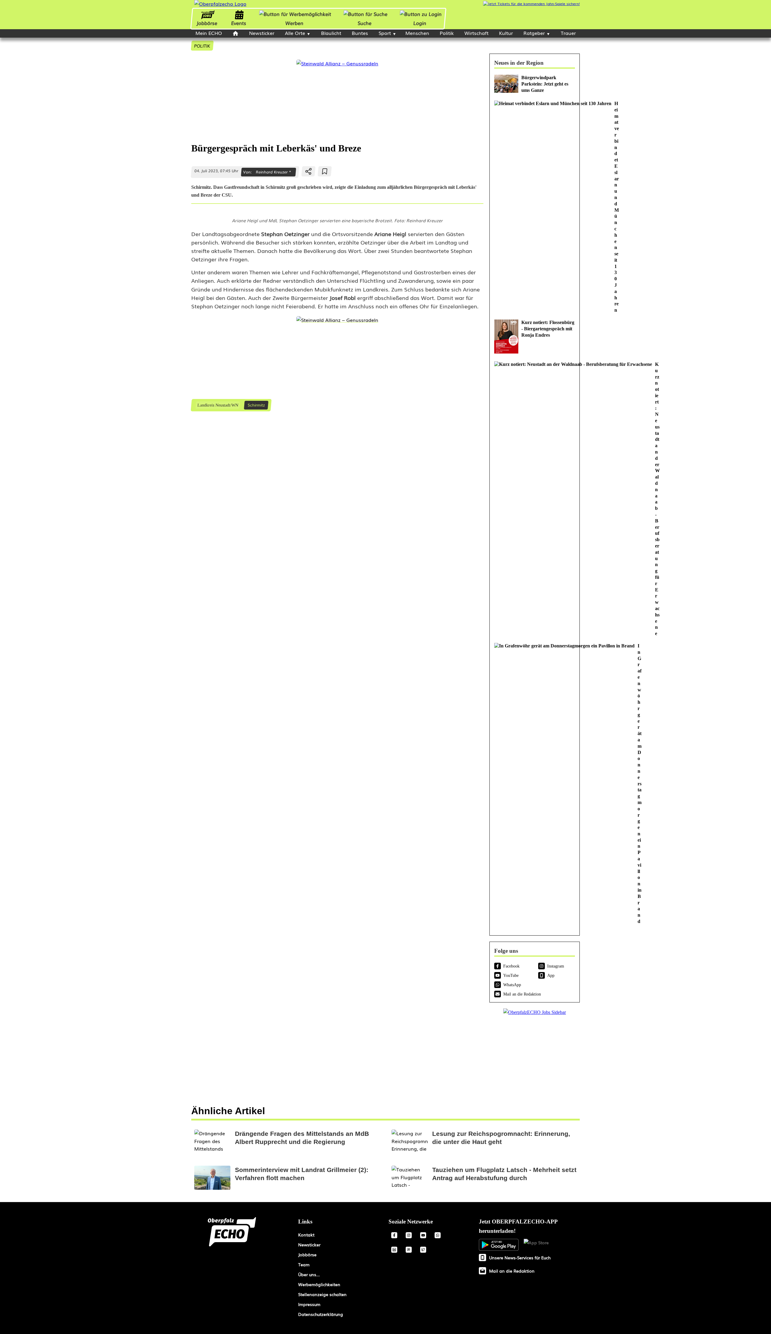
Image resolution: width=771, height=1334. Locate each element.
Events (238, 22)
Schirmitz (256, 405)
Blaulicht (331, 32)
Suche (364, 22)
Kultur (506, 32)
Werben (294, 22)
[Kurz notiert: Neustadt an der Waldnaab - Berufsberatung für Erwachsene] (534, 499)
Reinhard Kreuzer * (273, 172)
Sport (385, 32)
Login (420, 22)
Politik (447, 32)
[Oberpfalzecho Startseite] (220, 3)
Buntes (360, 32)
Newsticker (261, 32)
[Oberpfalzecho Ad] (531, 4)
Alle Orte (295, 32)
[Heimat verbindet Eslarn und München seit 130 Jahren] (534, 207)
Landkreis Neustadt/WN (217, 405)
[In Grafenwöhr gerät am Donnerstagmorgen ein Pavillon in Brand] (534, 784)
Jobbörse (206, 22)
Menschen (417, 32)
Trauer (568, 32)
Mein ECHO (208, 32)
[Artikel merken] (325, 171)
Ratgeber (534, 32)
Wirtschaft (476, 32)
